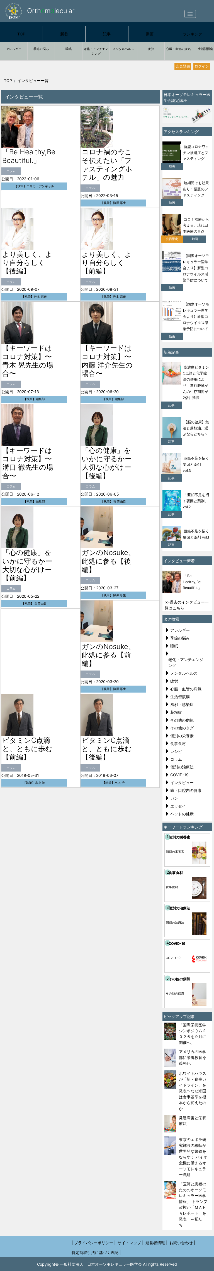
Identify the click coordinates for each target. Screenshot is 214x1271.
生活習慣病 (180, 696)
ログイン (201, 66)
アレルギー (13, 49)
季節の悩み (41, 49)
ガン (174, 798)
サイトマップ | (131, 1242)
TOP (21, 34)
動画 (150, 34)
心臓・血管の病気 (178, 49)
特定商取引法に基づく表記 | (96, 1252)
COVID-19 (179, 774)
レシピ (176, 751)
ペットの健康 (182, 813)
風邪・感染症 (182, 704)
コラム (176, 759)
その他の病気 (182, 720)
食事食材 (178, 743)
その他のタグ (182, 727)
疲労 (151, 49)
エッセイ (178, 806)
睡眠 (68, 49)
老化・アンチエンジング (96, 51)
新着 (64, 34)
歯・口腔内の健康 (185, 790)
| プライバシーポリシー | (94, 1242)
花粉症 (176, 712)
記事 (107, 34)
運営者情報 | (156, 1242)
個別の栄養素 (182, 735)
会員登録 (183, 66)
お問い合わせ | (182, 1242)
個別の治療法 (182, 767)
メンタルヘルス (123, 49)
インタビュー (182, 782)
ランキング (192, 34)
